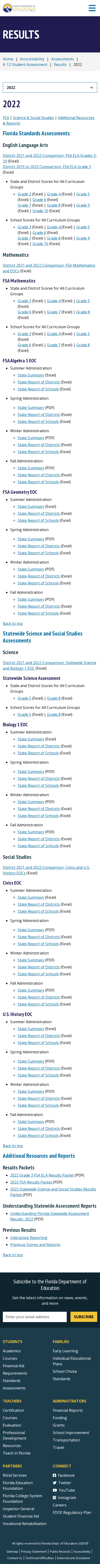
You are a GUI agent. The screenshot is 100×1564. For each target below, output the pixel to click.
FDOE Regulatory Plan (72, 1512)
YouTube (67, 1490)
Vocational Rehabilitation (25, 1523)
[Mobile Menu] (92, 8)
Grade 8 (53, 205)
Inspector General (18, 1508)
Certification (13, 1410)
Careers (60, 1505)
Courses (10, 1358)
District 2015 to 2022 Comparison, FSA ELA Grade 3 (47, 166)
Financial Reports (68, 1410)
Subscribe (83, 1316)
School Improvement (71, 1432)
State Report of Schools (38, 389)
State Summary (31, 375)
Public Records (60, 1551)
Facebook (66, 1475)
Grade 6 (39, 199)
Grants (59, 1425)
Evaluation (12, 1425)
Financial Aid (13, 1365)
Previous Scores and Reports (35, 1244)
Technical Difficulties (39, 1558)
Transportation (66, 1440)
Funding (60, 1417)
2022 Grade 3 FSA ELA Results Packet (42, 1175)
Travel (58, 1447)
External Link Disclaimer (73, 1558)
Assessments (62, 59)
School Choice (65, 1371)
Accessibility (81, 1551)
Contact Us (14, 1558)
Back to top (13, 623)
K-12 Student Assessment (25, 64)
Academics (12, 1350)
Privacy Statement (34, 1551)
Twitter (64, 1482)
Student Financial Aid (21, 1516)
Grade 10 (40, 210)
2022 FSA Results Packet (31, 1182)
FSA (6, 117)
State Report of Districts (39, 382)
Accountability (32, 59)
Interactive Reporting (28, 1237)
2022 (11, 87)
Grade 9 (83, 205)
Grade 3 (24, 194)
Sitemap (12, 1551)
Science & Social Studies (33, 117)
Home (8, 59)
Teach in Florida (16, 1453)
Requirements (15, 1373)
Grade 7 (24, 205)
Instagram (67, 1497)
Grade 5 (83, 194)
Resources (12, 1445)
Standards (11, 1380)
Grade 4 (53, 194)
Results (60, 64)
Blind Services (15, 1475)
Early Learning (65, 1350)
